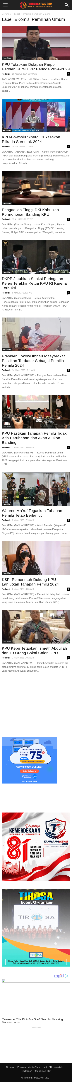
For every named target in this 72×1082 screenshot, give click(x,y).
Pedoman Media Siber (28, 1067)
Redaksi (6, 74)
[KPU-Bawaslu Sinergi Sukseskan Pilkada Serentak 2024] (36, 115)
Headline (7, 58)
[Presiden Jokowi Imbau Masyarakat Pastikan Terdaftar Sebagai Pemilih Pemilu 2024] (36, 334)
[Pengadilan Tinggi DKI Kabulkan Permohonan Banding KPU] (36, 188)
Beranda (6, 13)
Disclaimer (26, 1070)
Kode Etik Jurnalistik (53, 1067)
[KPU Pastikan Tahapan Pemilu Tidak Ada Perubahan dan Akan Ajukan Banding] (36, 412)
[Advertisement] (36, 704)
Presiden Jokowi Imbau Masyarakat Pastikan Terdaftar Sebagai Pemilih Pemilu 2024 (33, 360)
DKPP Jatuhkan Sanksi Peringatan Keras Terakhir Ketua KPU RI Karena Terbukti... (34, 283)
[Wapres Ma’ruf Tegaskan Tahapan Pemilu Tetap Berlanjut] (36, 489)
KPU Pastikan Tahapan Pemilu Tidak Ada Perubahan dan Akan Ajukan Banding (34, 438)
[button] (67, 5)
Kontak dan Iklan (43, 1070)
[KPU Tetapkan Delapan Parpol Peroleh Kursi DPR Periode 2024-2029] (36, 43)
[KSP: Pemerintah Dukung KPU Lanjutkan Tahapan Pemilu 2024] (36, 558)
